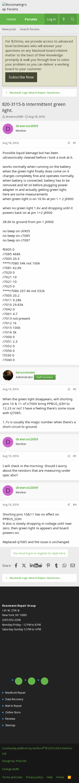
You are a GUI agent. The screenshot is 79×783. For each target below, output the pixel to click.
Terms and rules (12, 777)
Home (11, 19)
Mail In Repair (13, 706)
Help (50, 777)
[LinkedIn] (32, 565)
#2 (74, 389)
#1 (74, 143)
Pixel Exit (21, 761)
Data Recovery (14, 699)
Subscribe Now (21, 77)
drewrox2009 (14, 117)
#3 (74, 456)
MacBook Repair (15, 692)
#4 (74, 505)
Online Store (13, 712)
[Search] (72, 19)
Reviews (10, 719)
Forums (31, 19)
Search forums (30, 29)
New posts (9, 29)
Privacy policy (34, 777)
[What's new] (63, 19)
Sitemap (10, 725)
